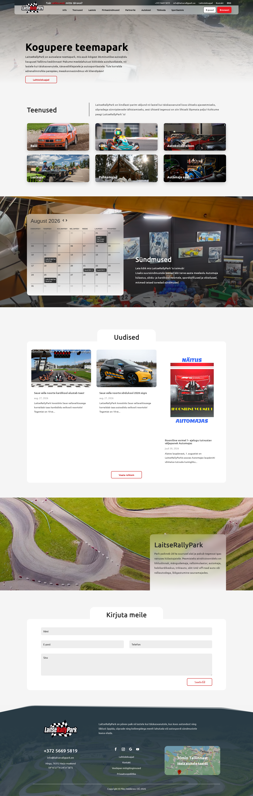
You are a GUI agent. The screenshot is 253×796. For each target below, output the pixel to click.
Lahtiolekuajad (206, 3)
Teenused (77, 10)
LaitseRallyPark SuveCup (50, 260)
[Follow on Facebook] (115, 749)
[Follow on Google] (131, 749)
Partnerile (130, 10)
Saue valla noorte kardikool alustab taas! (59, 392)
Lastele (92, 10)
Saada (198, 682)
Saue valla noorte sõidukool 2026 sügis (123, 392)
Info (65, 10)
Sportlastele (177, 10)
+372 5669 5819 (162, 3)
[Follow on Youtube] (138, 749)
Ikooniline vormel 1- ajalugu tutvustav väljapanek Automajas (188, 441)
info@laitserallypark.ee (184, 3)
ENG (229, 3)
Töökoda (161, 10)
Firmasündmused (110, 10)
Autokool (146, 10)
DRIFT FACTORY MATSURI (100, 239)
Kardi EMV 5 (88, 270)
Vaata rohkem (126, 474)
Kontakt (220, 3)
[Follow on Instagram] (123, 749)
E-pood (210, 9)
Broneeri (224, 9)
